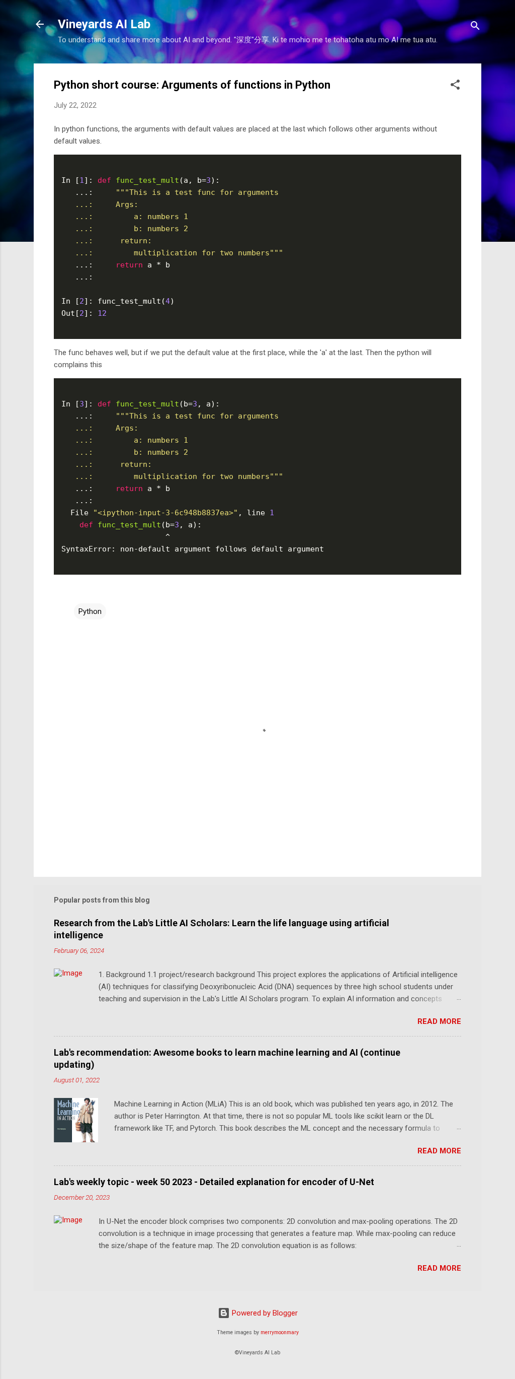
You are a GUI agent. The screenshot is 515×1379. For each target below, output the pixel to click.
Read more (439, 1021)
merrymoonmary (280, 1332)
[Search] (475, 27)
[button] (455, 86)
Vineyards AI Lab (104, 24)
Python (90, 611)
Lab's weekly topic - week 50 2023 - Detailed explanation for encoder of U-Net (214, 1182)
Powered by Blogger (264, 1313)
